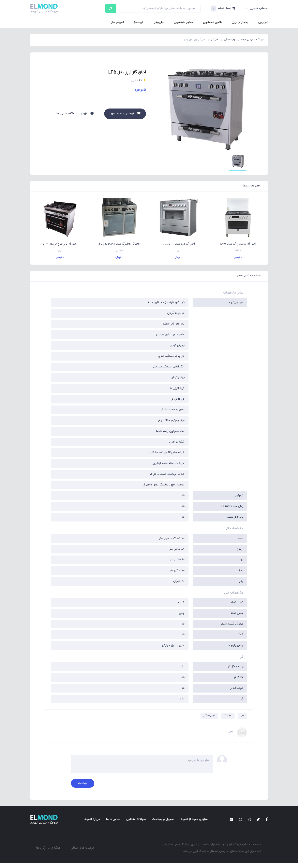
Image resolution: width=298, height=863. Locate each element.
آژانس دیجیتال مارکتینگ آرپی (209, 851)
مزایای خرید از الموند (194, 819)
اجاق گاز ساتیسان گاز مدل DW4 (238, 244)
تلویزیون (263, 22)
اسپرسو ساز (117, 22)
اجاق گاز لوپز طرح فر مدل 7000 (60, 244)
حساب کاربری (258, 8)
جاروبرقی (158, 22)
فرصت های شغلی (82, 848)
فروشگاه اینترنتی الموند (228, 844)
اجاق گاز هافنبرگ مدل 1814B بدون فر (119, 244)
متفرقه (238, 250)
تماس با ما (113, 819)
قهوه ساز (138, 22)
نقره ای (119, 250)
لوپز (60, 250)
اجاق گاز (227, 716)
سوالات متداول (136, 819)
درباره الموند (92, 819)
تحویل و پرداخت (163, 819)
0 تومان (238, 257)
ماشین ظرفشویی (183, 22)
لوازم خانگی (209, 716)
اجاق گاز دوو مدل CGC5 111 (179, 244)
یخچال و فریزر (240, 22)
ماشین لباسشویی (212, 22)
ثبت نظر (82, 783)
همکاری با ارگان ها (48, 848)
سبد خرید (224, 8)
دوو (178, 250)
